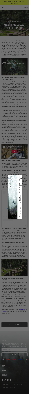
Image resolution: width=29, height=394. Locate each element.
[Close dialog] (21, 176)
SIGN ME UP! (19, 199)
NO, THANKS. (19, 217)
